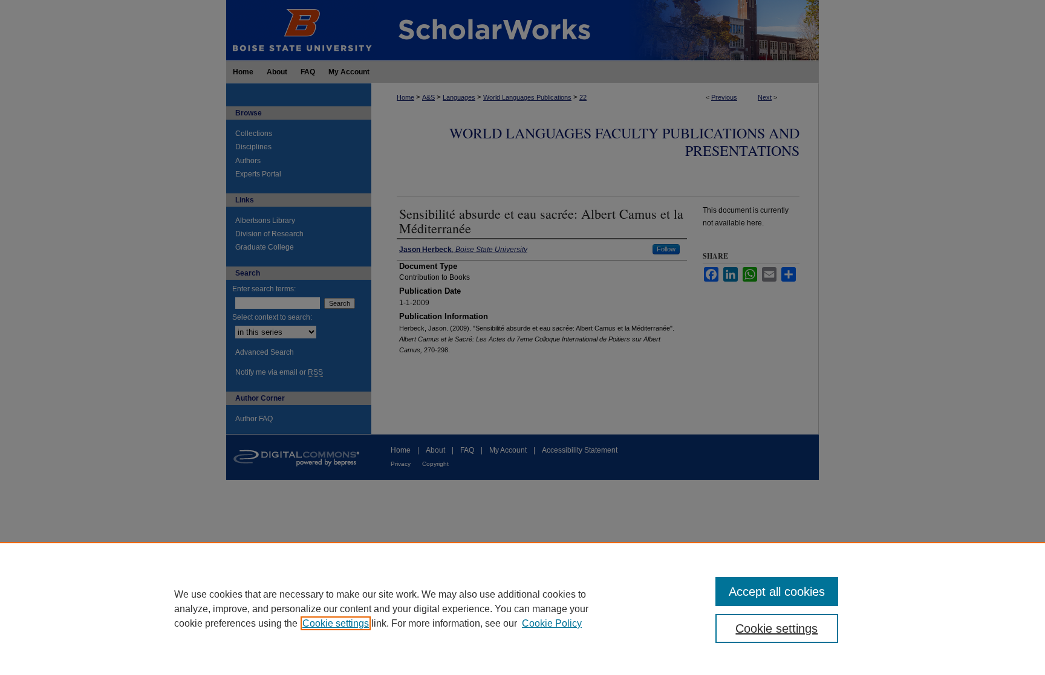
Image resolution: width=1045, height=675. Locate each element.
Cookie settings (335, 623)
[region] (522, 608)
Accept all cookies (777, 591)
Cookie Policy (552, 623)
